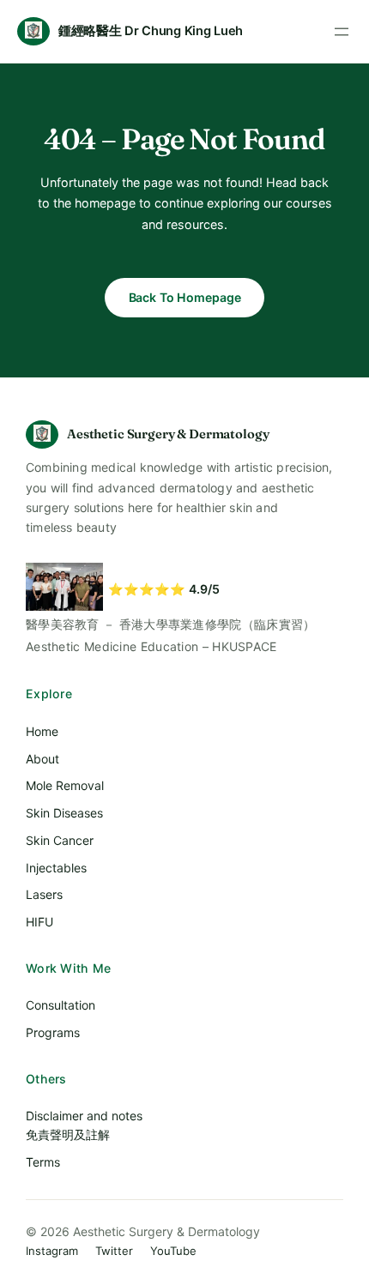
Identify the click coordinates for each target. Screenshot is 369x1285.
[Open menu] (341, 31)
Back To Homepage (185, 297)
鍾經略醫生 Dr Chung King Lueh (150, 31)
